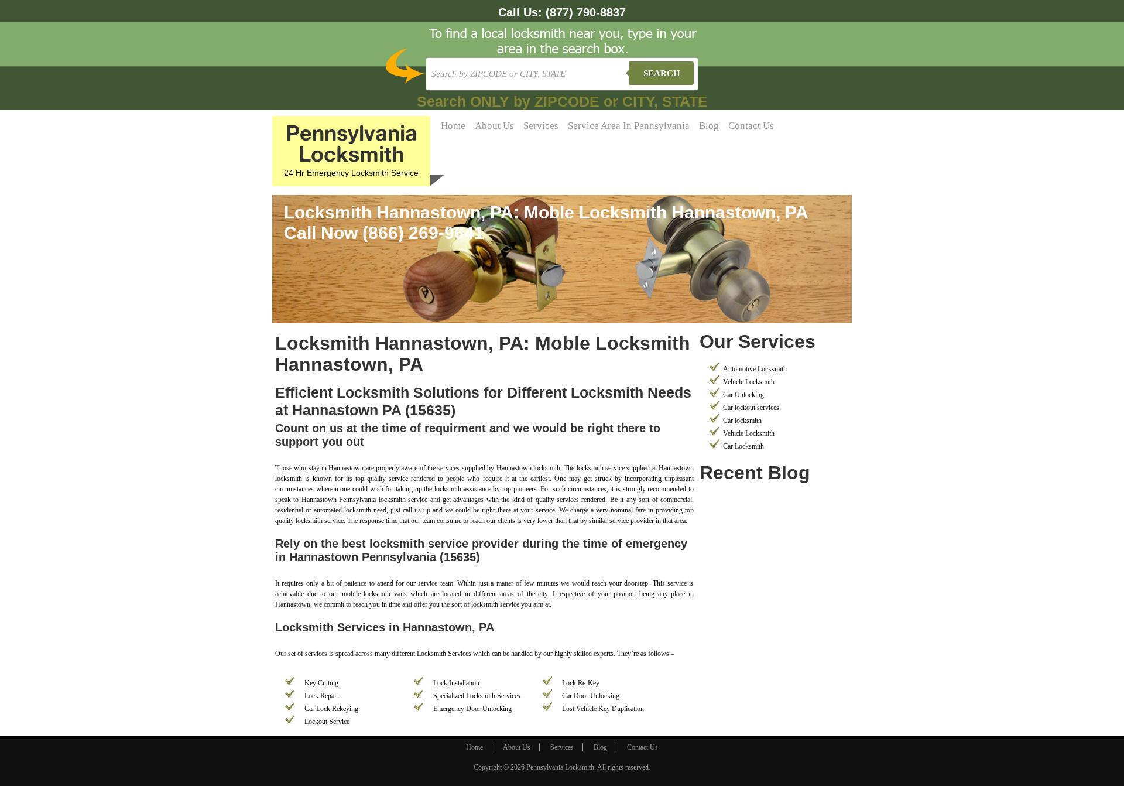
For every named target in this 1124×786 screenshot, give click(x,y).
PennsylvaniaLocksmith (351, 142)
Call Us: (562, 12)
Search (661, 73)
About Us (494, 125)
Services (540, 125)
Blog (709, 125)
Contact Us (751, 125)
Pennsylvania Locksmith (560, 767)
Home (453, 125)
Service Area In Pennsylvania (629, 125)
